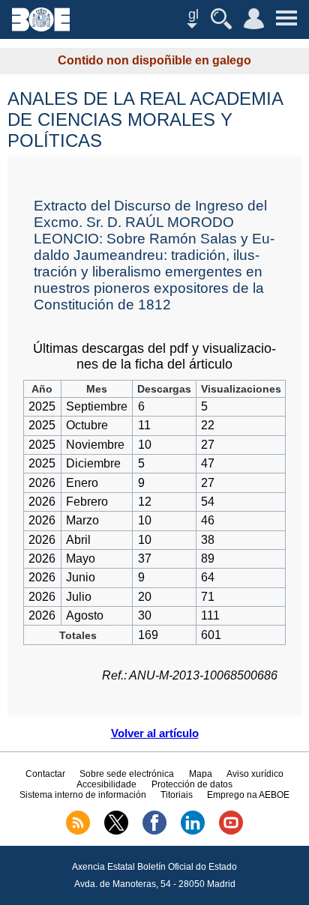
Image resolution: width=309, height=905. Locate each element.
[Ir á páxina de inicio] (41, 27)
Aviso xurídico (255, 774)
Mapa (200, 774)
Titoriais (176, 795)
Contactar (45, 774)
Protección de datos (192, 784)
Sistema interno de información (83, 795)
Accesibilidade (106, 784)
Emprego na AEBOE (248, 795)
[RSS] (78, 831)
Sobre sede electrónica (127, 774)
